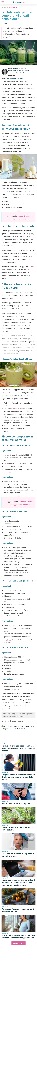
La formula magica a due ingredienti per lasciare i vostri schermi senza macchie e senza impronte (18, 882)
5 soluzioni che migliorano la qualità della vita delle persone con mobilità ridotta (18, 748)
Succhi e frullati (12, 7)
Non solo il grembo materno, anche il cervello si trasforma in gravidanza (18, 936)
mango (8, 639)
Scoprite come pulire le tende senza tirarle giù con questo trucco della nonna (18, 777)
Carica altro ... (18, 943)
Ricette (4, 7)
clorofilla (15, 409)
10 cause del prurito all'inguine (16, 803)
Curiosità (5, 772)
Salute (4, 744)
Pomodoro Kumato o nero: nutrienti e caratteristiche (18, 910)
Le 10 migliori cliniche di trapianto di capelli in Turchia (18, 855)
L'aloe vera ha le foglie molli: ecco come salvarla (17, 828)
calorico (31, 267)
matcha (10, 472)
